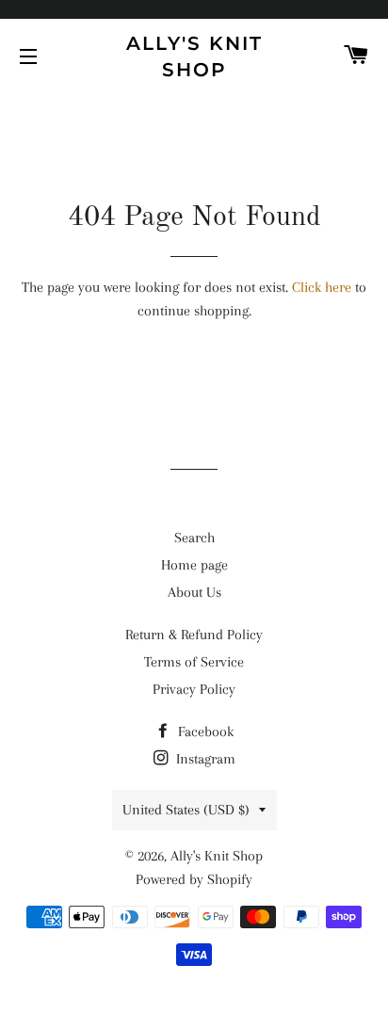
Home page (194, 564)
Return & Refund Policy (194, 634)
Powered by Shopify (194, 879)
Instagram (203, 758)
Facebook (204, 731)
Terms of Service (194, 661)
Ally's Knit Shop (194, 56)
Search (194, 537)
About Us (194, 592)
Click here (321, 287)
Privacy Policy (194, 689)
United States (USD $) (186, 809)
